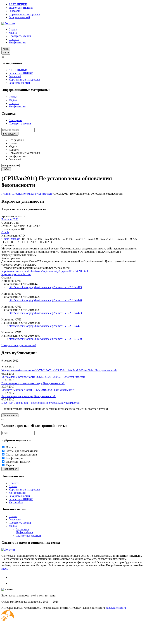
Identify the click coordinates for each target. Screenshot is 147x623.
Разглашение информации (17, 396)
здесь (4, 568)
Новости (14, 39)
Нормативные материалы (24, 14)
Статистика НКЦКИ (28, 535)
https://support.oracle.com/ (16, 274)
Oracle (5, 232)
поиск (6, 49)
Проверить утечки (20, 35)
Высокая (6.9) (9, 219)
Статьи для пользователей (22, 450)
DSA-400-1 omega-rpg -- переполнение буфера (29, 402)
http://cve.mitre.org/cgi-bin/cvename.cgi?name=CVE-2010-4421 (45, 325)
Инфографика (24, 532)
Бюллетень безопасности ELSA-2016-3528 (27, 389)
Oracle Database (10, 238)
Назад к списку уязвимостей (18, 345)
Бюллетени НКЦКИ (21, 7)
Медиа (13, 32)
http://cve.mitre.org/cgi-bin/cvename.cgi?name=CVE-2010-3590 (45, 338)
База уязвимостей (19, 17)
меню (6, 52)
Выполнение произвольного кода (21, 383)
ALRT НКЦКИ (18, 4)
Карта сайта (16, 502)
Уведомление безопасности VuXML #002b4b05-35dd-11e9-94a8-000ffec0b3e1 (48, 370)
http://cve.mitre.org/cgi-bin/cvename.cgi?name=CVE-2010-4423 (45, 313)
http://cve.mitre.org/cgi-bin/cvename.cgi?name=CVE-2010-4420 (45, 300)
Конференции (17, 42)
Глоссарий (15, 10)
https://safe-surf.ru (116, 607)
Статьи (13, 29)
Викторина (15, 120)
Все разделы (10, 133)
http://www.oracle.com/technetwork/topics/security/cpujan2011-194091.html (44, 271)
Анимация (22, 529)
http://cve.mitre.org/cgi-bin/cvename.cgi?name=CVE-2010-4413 (45, 287)
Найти (6, 169)
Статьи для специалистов (21, 454)
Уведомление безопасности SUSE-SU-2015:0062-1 (32, 376)
